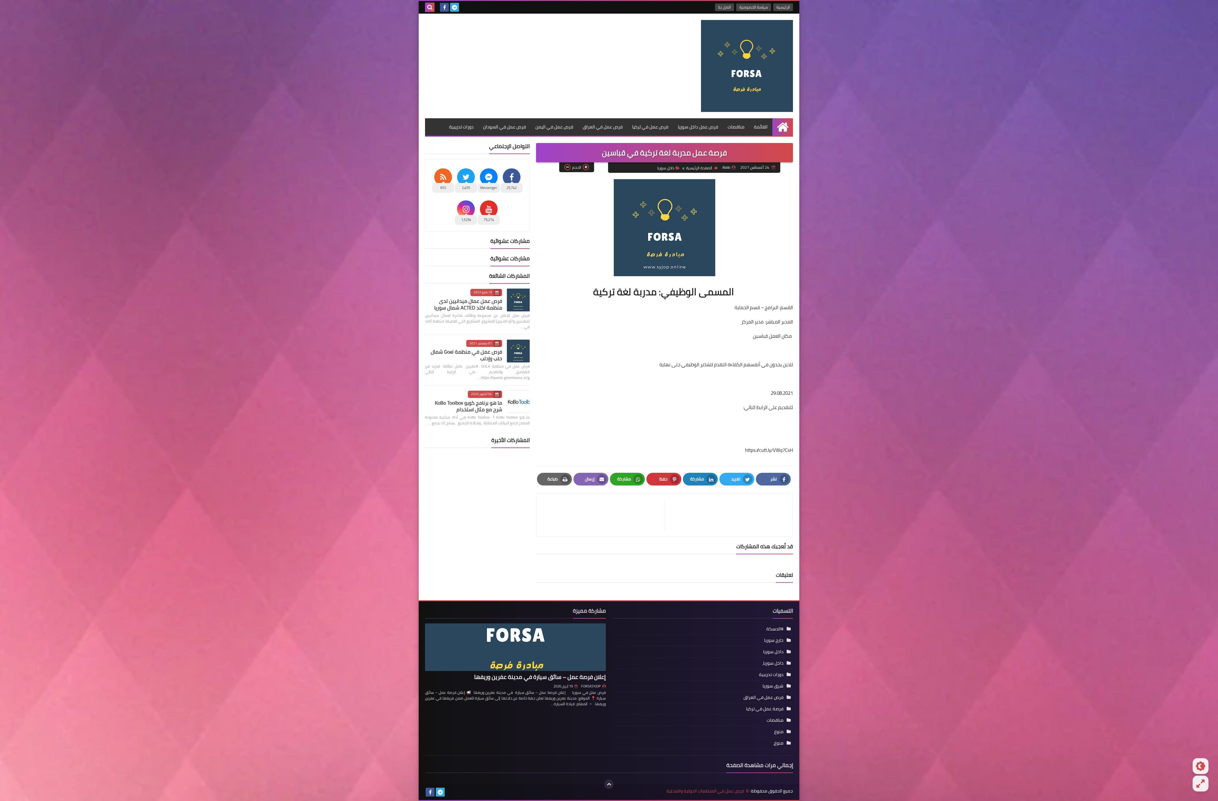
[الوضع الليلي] (1200, 766)
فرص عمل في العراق (603, 127)
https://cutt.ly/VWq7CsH (769, 450)
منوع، (778, 743)
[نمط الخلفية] (1200, 783)
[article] (604, 515)
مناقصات (736, 127)
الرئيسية (783, 7)
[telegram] (454, 7)
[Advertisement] (540, 64)
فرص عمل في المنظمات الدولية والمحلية (705, 791)
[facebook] (444, 7)
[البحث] (430, 7)
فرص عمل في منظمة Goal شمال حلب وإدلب (466, 355)
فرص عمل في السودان (504, 127)
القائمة (761, 127)
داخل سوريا (665, 168)
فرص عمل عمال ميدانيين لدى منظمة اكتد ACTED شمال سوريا (468, 304)
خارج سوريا (773, 640)
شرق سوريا (773, 686)
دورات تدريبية (461, 127)
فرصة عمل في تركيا (764, 709)
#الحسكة (774, 629)
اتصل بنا (724, 7)
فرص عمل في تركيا (650, 127)
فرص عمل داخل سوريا (698, 127)
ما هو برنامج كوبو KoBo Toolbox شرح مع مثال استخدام (468, 406)
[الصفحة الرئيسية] (782, 127)
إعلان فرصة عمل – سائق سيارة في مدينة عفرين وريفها (540, 677)
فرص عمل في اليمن (554, 127)
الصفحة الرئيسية (699, 168)
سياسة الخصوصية (753, 7)
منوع (778, 731)
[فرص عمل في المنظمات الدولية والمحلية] (747, 66)
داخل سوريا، (772, 663)
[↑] (609, 784)
